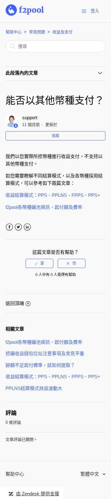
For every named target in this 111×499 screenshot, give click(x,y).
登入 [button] (95, 10)
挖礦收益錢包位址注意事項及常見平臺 (45, 353)
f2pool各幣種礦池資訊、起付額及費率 (44, 342)
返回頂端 (15, 303)
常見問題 (37, 32)
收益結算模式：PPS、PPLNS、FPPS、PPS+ (53, 376)
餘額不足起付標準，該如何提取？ (40, 365)
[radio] (39, 263)
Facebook (9, 227)
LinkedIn (27, 227)
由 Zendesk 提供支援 (37, 493)
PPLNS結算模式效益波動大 (34, 388)
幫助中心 (14, 32)
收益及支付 (62, 32)
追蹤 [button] (55, 136)
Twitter (18, 227)
